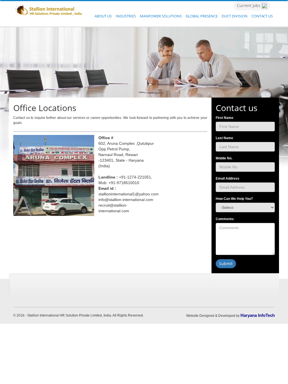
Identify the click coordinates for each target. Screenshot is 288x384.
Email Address (227, 178)
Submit (226, 263)
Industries (126, 16)
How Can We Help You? (234, 199)
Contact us (262, 16)
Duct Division (235, 16)
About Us (103, 16)
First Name (224, 118)
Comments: (225, 219)
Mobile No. (224, 158)
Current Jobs (249, 5)
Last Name (224, 138)
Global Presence (202, 16)
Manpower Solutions (161, 16)
